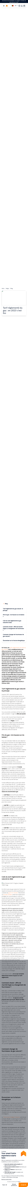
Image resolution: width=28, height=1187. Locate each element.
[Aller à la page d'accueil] (7, 6)
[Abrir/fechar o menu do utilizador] (22, 5)
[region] (14, 1)
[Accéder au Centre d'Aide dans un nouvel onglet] (19, 6)
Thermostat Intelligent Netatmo (11, 1117)
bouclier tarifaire (7, 894)
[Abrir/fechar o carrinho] (24, 5)
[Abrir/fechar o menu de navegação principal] (3, 5)
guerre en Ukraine (13, 893)
